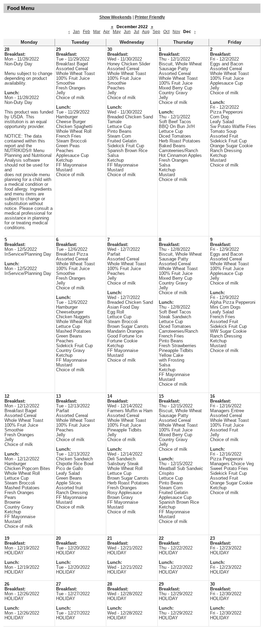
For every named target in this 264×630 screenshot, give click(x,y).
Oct (166, 31)
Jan (76, 31)
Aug (146, 31)
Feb (86, 31)
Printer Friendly (150, 17)
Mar (96, 31)
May (117, 31)
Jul (136, 31)
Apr (106, 31)
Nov (176, 31)
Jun (127, 31)
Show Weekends (115, 17)
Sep (156, 31)
